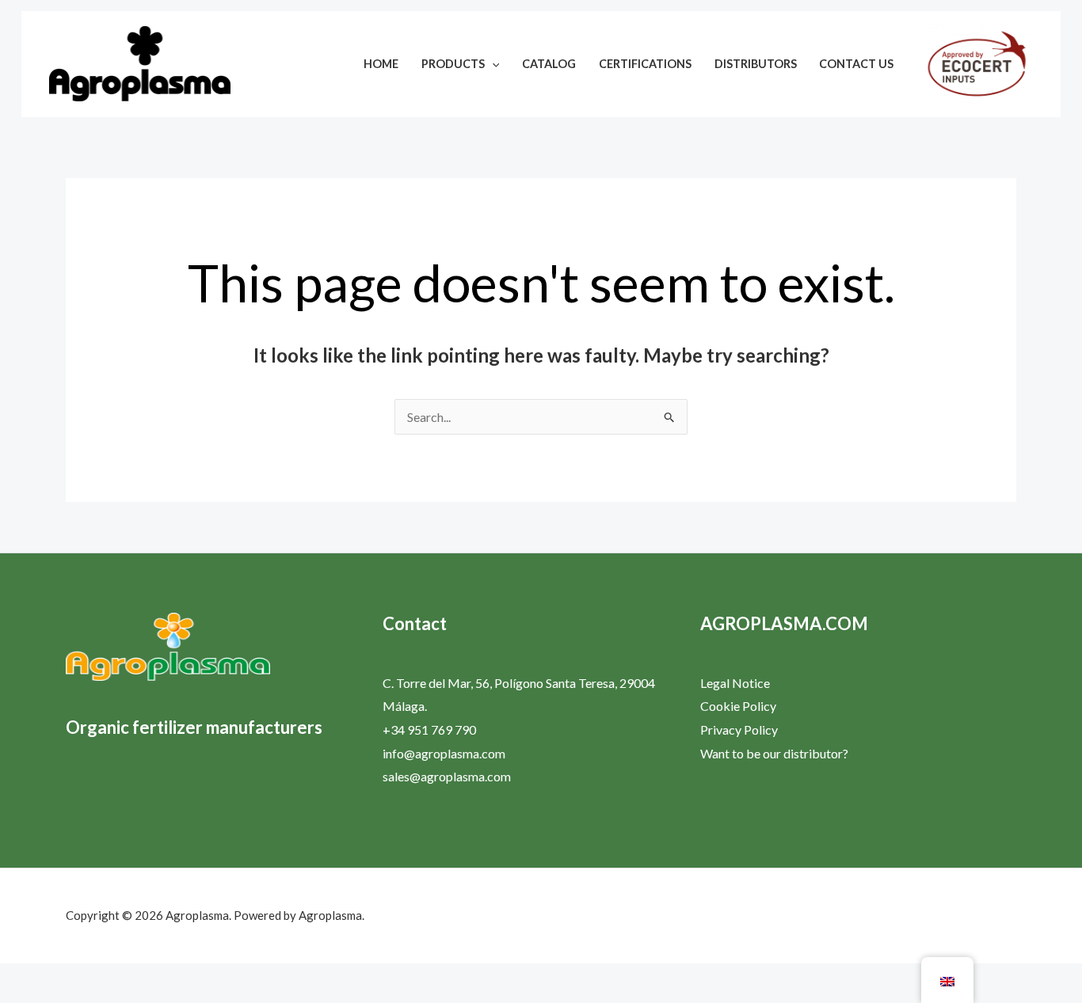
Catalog (549, 63)
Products (453, 63)
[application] (492, 63)
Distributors (755, 63)
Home (381, 63)
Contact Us (856, 63)
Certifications (645, 63)
